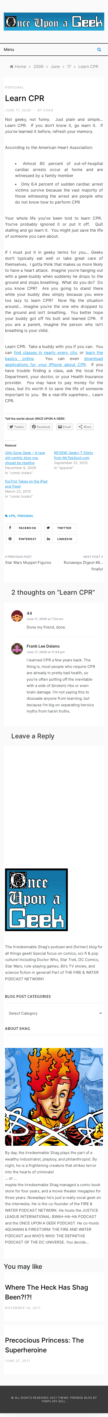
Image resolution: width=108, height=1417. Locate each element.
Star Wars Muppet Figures (28, 562)
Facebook (27, 528)
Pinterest (27, 539)
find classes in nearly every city (45, 352)
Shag (48, 110)
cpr (12, 516)
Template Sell (53, 1401)
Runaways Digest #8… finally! (83, 565)
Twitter (64, 528)
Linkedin (64, 539)
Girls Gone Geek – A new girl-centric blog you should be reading (25, 458)
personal (14, 87)
